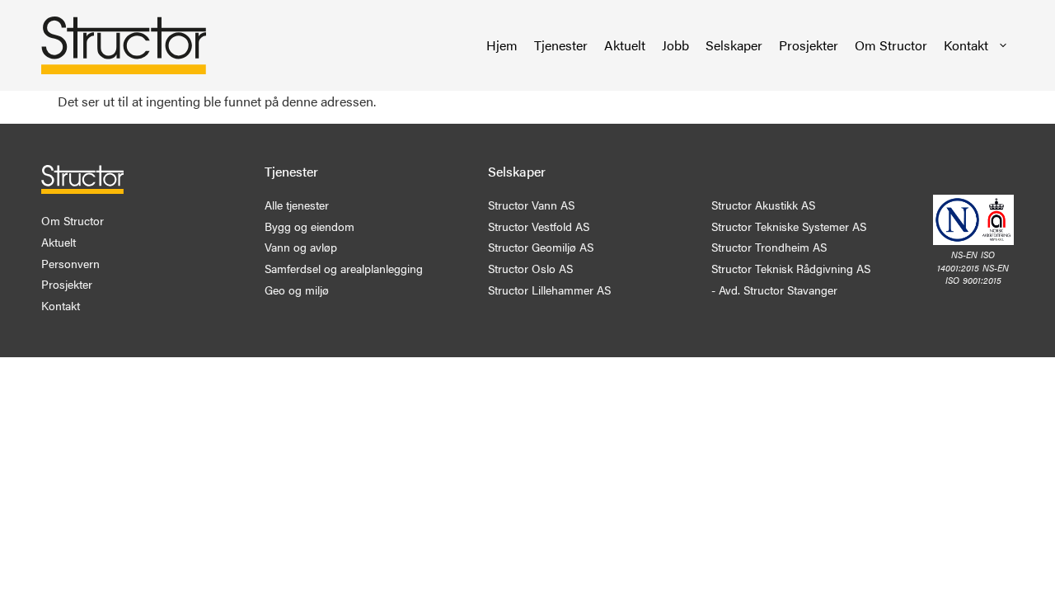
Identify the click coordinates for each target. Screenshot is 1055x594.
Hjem (502, 44)
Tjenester (561, 44)
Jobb (675, 44)
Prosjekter (808, 44)
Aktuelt (624, 44)
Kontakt (966, 44)
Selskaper (734, 44)
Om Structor (891, 44)
